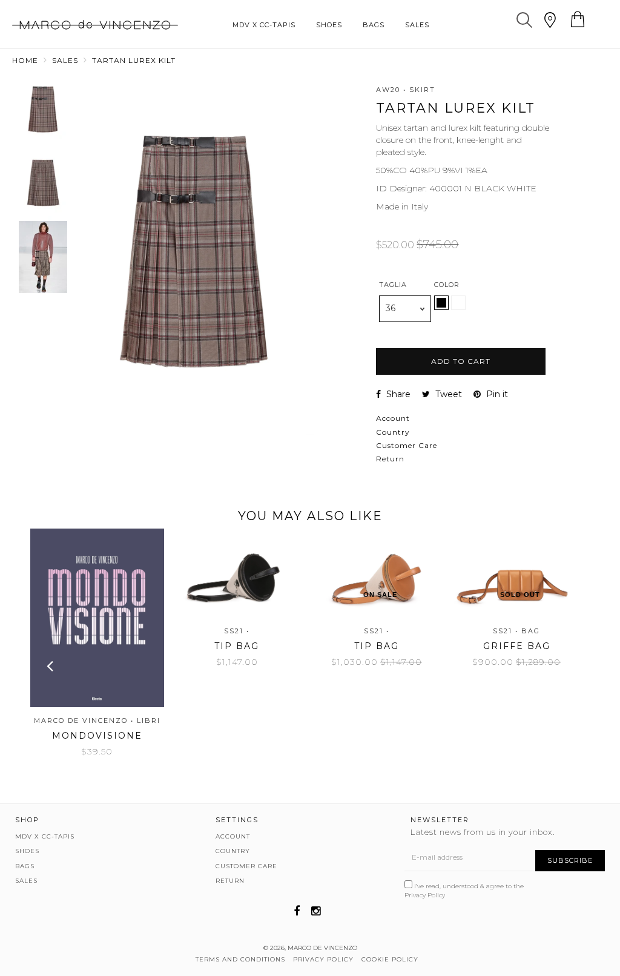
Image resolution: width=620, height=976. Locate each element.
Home (25, 60)
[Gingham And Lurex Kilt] (458, 307)
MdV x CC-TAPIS (263, 25)
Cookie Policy (389, 959)
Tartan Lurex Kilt (134, 60)
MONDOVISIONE (97, 735)
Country (393, 432)
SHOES (329, 25)
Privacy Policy (424, 895)
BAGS (373, 25)
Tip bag (236, 646)
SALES (417, 25)
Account (393, 418)
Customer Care (406, 445)
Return (390, 458)
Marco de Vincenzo (322, 948)
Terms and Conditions (240, 959)
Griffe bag (516, 646)
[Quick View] (92, 577)
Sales (65, 60)
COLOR (447, 284)
